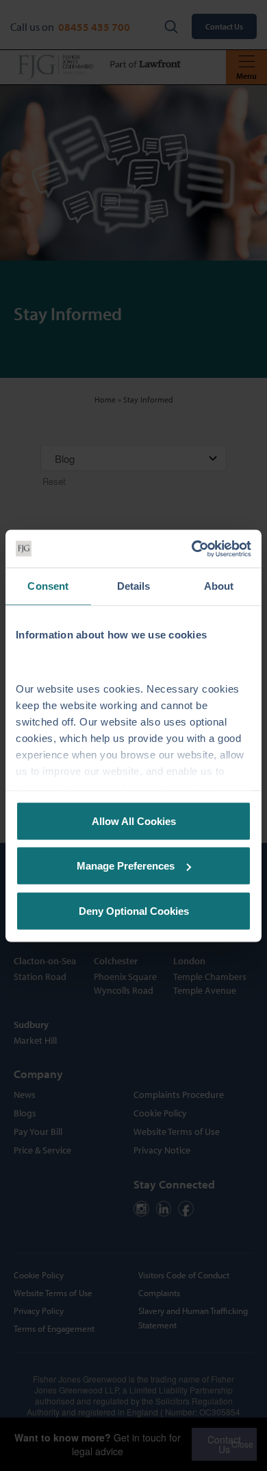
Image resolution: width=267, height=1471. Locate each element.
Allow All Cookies (134, 820)
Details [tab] (134, 586)
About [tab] (219, 586)
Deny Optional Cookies (134, 910)
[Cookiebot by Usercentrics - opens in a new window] (192, 549)
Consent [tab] (47, 586)
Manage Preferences (126, 866)
